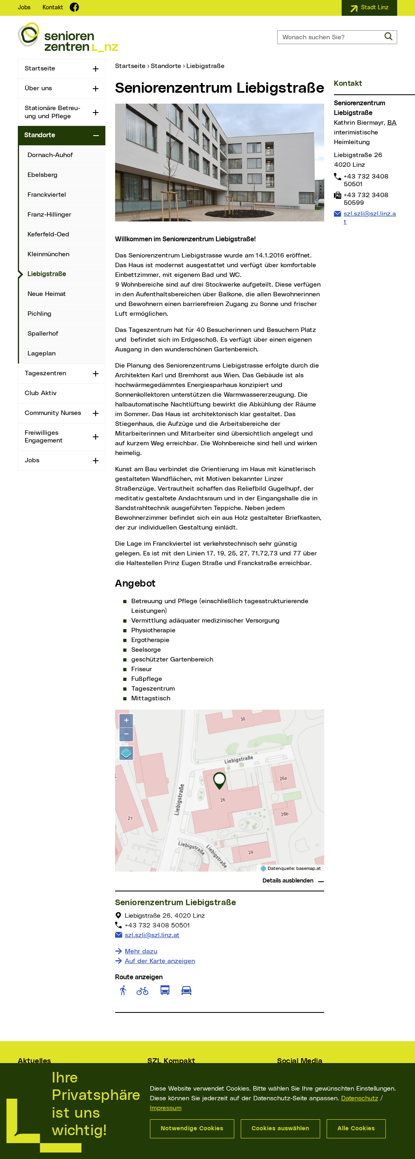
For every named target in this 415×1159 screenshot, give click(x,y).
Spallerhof (43, 333)
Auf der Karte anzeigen (160, 961)
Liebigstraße (66, 273)
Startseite (40, 68)
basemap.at (308, 868)
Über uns (38, 88)
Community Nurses (53, 413)
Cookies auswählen (280, 1128)
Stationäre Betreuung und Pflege (52, 112)
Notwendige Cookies (192, 1128)
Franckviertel (47, 194)
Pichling (39, 313)
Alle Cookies (356, 1128)
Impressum (166, 1108)
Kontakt (53, 8)
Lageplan (42, 353)
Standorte (39, 135)
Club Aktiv (40, 393)
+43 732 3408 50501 (366, 180)
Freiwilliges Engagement (44, 437)
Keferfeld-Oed (48, 234)
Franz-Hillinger (49, 214)
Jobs (24, 8)
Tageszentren (45, 373)
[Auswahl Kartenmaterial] (126, 753)
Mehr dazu (141, 951)
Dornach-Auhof (50, 155)
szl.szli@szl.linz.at (152, 934)
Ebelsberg (43, 175)
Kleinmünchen (48, 254)
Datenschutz (359, 1098)
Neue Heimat (47, 294)
